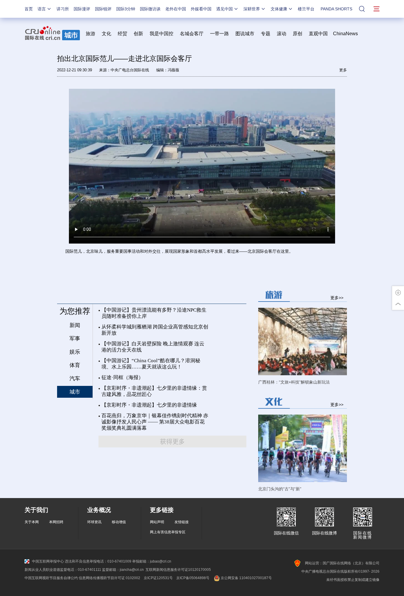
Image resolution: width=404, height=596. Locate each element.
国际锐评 (103, 9)
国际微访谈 (150, 9)
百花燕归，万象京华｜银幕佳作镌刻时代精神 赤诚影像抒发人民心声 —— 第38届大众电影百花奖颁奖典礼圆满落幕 (154, 422)
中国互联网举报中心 (48, 561)
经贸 (124, 33)
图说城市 (244, 33)
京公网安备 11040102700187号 (246, 578)
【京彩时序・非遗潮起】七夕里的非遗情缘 (149, 405)
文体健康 (279, 9)
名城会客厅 (191, 33)
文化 (106, 33)
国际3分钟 (125, 9)
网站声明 (157, 522)
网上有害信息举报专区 (167, 532)
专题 (265, 33)
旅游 (90, 33)
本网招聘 (56, 522)
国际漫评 (82, 9)
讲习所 (62, 9)
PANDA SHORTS (336, 9)
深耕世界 (251, 9)
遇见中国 (224, 9)
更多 (343, 70)
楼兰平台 (306, 9)
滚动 (281, 33)
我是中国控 (161, 33)
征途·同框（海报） (122, 377)
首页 (29, 9)
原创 (297, 33)
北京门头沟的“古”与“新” (279, 489)
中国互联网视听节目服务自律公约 (51, 578)
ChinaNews (345, 33)
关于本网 (32, 522)
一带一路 (219, 33)
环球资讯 (94, 522)
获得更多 (172, 441)
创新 (138, 33)
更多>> (336, 297)
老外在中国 (175, 9)
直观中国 (318, 33)
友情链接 (181, 522)
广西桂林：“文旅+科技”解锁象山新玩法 (294, 382)
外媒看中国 (201, 9)
